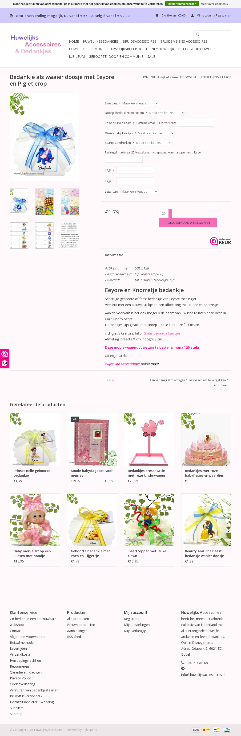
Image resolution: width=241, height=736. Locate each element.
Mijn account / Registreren (213, 15)
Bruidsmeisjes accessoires (183, 41)
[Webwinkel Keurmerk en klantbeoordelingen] (220, 241)
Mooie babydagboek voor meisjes (92, 473)
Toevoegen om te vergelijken (207, 380)
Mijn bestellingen (137, 624)
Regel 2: (110, 170)
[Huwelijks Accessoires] (39, 45)
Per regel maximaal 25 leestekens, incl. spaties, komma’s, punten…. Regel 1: (155, 152)
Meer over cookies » (214, 4)
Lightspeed (89, 730)
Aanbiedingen (77, 630)
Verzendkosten (21, 654)
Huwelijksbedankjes (101, 41)
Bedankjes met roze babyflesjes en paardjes (204, 473)
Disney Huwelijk (160, 49)
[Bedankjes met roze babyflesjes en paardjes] (206, 439)
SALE (151, 56)
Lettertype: (112, 192)
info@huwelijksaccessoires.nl (203, 674)
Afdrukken (221, 385)
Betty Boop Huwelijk (197, 49)
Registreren (132, 618)
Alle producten (78, 618)
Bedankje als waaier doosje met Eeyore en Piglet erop (191, 77)
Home (74, 41)
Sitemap (16, 713)
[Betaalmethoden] (195, 730)
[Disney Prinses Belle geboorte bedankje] (35, 439)
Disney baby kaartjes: (120, 133)
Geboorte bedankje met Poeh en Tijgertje (90, 553)
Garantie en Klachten (26, 672)
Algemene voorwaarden (28, 636)
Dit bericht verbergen (182, 4)
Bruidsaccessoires (139, 41)
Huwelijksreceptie (125, 49)
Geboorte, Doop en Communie (116, 56)
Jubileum (77, 56)
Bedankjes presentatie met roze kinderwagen (146, 473)
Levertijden (18, 648)
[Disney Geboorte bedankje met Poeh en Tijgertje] (92, 519)
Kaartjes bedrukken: (119, 143)
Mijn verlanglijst (136, 630)
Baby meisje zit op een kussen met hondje (32, 553)
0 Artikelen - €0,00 (173, 15)
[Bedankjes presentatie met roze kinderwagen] (149, 439)
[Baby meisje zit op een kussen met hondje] (35, 519)
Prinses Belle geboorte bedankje (32, 473)
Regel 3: (110, 181)
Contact (16, 630)
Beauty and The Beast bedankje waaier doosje (204, 553)
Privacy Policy (20, 678)
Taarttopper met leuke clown (147, 553)
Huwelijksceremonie (87, 49)
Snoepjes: (112, 103)
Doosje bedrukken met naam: (126, 113)
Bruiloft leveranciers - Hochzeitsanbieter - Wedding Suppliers (32, 702)
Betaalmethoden (23, 642)
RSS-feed (74, 636)
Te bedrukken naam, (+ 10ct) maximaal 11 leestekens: (140, 123)
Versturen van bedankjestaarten (34, 690)
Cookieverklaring (22, 684)
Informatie (114, 255)
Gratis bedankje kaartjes (162, 333)
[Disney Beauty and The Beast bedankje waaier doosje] (206, 519)
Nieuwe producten (81, 624)
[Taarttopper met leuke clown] (149, 519)
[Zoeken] (195, 34)
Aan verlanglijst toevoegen (167, 380)
